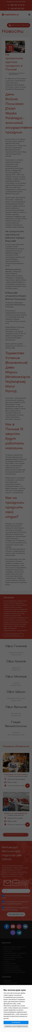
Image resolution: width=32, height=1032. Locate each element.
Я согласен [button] (16, 1022)
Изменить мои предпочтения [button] (16, 1026)
